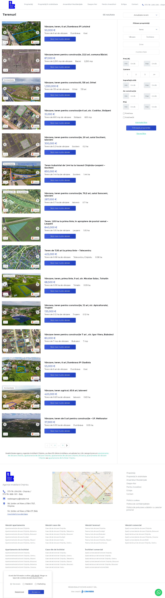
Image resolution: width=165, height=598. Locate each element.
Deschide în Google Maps (17, 514)
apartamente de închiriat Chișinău (62, 458)
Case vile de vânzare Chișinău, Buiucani (59, 534)
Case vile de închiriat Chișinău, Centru (58, 555)
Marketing (41, 584)
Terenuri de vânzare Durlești (95, 531)
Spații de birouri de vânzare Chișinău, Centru (140, 543)
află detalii (35, 576)
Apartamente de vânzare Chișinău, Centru (20, 543)
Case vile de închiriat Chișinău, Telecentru (59, 558)
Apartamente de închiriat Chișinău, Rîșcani (20, 558)
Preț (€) (126, 59)
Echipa (124, 4)
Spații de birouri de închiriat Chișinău (98, 555)
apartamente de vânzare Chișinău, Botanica (69, 455)
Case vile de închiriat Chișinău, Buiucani (59, 564)
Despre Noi (92, 4)
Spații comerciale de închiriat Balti (97, 567)
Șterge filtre (141, 133)
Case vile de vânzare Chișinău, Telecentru (59, 531)
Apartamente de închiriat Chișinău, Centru (20, 555)
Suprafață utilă (129, 80)
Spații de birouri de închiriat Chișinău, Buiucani (101, 564)
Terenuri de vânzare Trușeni (94, 537)
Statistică (28, 584)
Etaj (125, 102)
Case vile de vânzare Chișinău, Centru (58, 543)
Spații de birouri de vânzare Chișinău (138, 534)
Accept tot (36, 592)
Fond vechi (129, 117)
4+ (154, 74)
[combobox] (141, 29)
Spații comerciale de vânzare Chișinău (138, 528)
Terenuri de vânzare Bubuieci (95, 534)
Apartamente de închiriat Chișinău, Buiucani (21, 561)
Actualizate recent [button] (141, 15)
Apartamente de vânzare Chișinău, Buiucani (20, 534)
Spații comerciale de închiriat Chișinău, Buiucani (102, 561)
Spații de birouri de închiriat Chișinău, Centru (101, 558)
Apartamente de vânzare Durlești (17, 537)
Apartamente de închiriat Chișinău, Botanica (21, 564)
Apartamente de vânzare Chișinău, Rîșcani (20, 540)
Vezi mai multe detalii (60, 39)
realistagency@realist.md (18, 499)
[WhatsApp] (158, 592)
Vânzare (132, 37)
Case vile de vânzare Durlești (55, 537)
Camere (126, 69)
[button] (5, 32)
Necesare (16, 584)
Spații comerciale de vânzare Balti (137, 540)
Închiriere (150, 37)
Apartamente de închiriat (17, 550)
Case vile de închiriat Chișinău (55, 553)
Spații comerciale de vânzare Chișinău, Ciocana (141, 537)
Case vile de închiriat (55, 550)
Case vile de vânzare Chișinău (55, 528)
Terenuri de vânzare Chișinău (95, 528)
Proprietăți (28, 4)
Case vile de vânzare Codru (54, 540)
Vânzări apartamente (15, 525)
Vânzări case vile (53, 525)
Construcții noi (129, 113)
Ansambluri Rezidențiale (72, 4)
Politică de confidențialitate (138, 504)
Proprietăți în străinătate (48, 4)
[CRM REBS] (87, 591)
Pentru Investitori (109, 4)
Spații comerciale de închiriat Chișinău (98, 553)
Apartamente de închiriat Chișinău (17, 553)
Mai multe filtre (141, 122)
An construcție (129, 91)
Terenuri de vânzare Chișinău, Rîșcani (98, 540)
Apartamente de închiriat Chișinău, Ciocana (20, 567)
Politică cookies (133, 500)
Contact (135, 4)
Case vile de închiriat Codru (54, 567)
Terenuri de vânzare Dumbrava (96, 543)
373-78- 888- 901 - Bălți (13, 494)
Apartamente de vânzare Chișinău (17, 528)
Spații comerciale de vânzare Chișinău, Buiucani (142, 531)
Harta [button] (36, 42)
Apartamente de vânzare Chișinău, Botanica (20, 531)
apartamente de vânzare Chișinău (37, 455)
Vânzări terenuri (92, 525)
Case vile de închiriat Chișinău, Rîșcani (58, 561)
